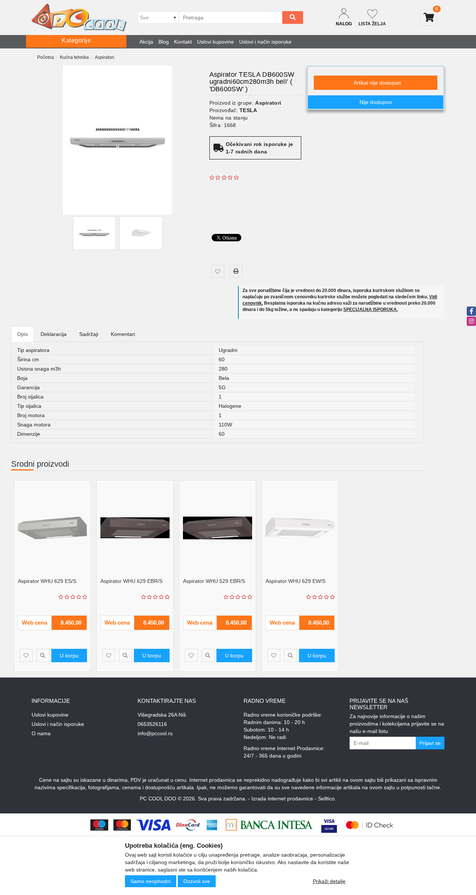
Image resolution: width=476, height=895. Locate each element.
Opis (22, 334)
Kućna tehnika (74, 57)
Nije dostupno (376, 102)
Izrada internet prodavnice (282, 799)
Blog (163, 42)
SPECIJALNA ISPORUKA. (370, 309)
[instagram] (471, 321)
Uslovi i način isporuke (265, 42)
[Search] (292, 17)
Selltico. (327, 799)
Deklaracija (54, 334)
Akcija (146, 42)
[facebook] (471, 311)
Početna (45, 57)
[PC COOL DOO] (79, 17)
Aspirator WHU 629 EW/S (295, 581)
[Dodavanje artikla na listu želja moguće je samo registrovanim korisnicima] (217, 271)
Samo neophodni (151, 881)
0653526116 (152, 724)
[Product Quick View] (42, 655)
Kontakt (183, 42)
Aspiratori (104, 57)
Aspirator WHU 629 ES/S (47, 581)
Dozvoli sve (196, 881)
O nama (41, 733)
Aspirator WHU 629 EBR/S (131, 581)
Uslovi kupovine (215, 42)
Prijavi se (430, 743)
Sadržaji (88, 334)
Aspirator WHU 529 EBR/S (214, 581)
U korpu (69, 655)
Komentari (123, 334)
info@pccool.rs (155, 733)
